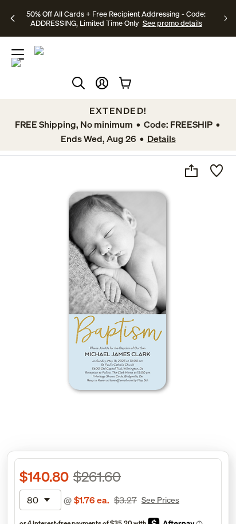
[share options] (191, 170)
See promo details (172, 23)
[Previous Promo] (13, 18)
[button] (102, 83)
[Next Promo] (225, 18)
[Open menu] (17, 54)
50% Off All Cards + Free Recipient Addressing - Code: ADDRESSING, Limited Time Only (116, 18)
